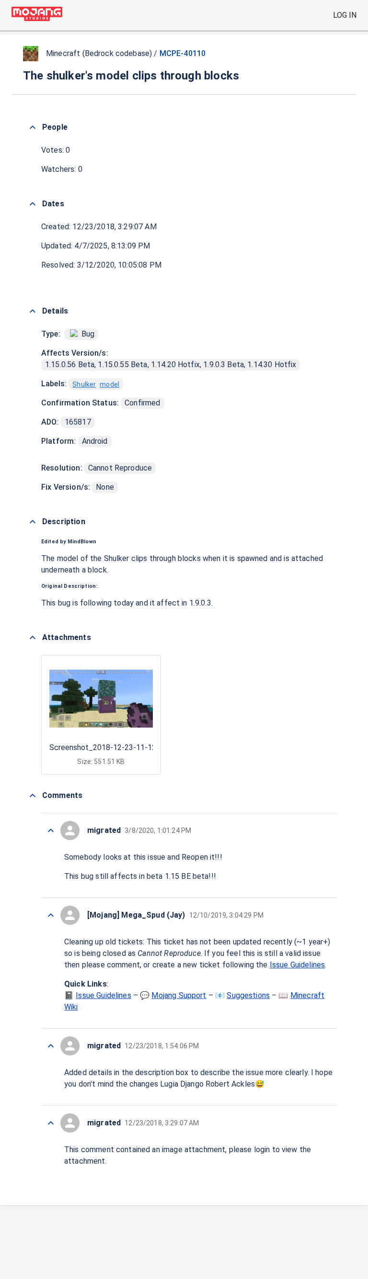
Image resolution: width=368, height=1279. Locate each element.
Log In (344, 15)
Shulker (84, 384)
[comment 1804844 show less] (50, 1045)
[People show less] (32, 127)
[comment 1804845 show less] (50, 915)
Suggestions (248, 995)
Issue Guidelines (297, 964)
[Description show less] (32, 521)
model (109, 384)
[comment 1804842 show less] (50, 1123)
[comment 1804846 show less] (50, 830)
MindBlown (82, 542)
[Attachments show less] (32, 637)
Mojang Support (178, 995)
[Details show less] (32, 311)
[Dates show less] (32, 203)
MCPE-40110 (183, 53)
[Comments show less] (32, 795)
